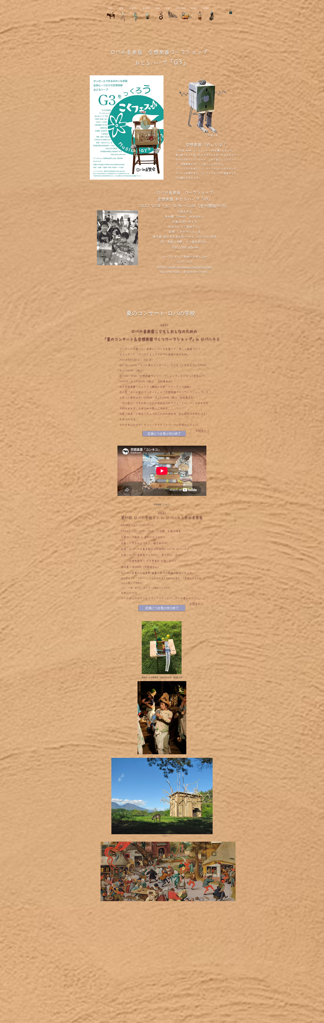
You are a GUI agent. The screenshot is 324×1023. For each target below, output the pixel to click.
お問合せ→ (203, 430)
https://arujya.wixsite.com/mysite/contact (184, 266)
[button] (230, 12)
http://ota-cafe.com (185, 246)
